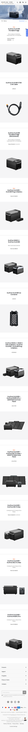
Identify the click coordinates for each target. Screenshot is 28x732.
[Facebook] (8, 702)
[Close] (26, 29)
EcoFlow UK (13, 714)
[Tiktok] (19, 702)
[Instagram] (12, 702)
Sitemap (22, 723)
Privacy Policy (15, 723)
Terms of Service (7, 723)
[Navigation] (26, 2)
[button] (27, 32)
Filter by (5, 21)
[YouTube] (15, 702)
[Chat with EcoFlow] (25, 719)
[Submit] (24, 692)
